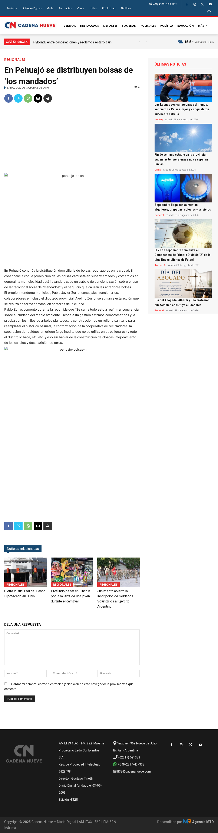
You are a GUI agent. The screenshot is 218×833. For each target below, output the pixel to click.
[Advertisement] (72, 139)
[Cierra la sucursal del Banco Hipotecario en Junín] (25, 572)
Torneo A (160, 265)
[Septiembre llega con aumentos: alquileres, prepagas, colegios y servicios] (183, 188)
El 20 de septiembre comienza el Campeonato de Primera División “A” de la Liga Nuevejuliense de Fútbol (183, 255)
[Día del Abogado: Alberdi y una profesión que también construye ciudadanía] (183, 283)
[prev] (139, 41)
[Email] (38, 98)
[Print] (47, 98)
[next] (146, 41)
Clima (158, 169)
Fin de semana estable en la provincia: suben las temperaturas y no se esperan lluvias (181, 159)
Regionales (14, 59)
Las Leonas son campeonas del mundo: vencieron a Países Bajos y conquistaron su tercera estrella (182, 109)
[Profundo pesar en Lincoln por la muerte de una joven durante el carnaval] (72, 572)
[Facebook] (187, 4)
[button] (209, 11)
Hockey (159, 119)
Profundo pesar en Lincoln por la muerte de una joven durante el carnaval (70, 596)
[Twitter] (202, 4)
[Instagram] (194, 4)
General (159, 215)
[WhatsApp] (28, 98)
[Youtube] (210, 4)
